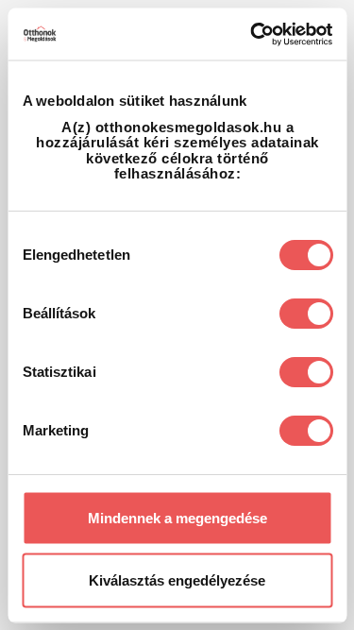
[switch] (305, 313)
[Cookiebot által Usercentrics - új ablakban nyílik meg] (252, 34)
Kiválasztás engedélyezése (177, 579)
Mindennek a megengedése (177, 518)
